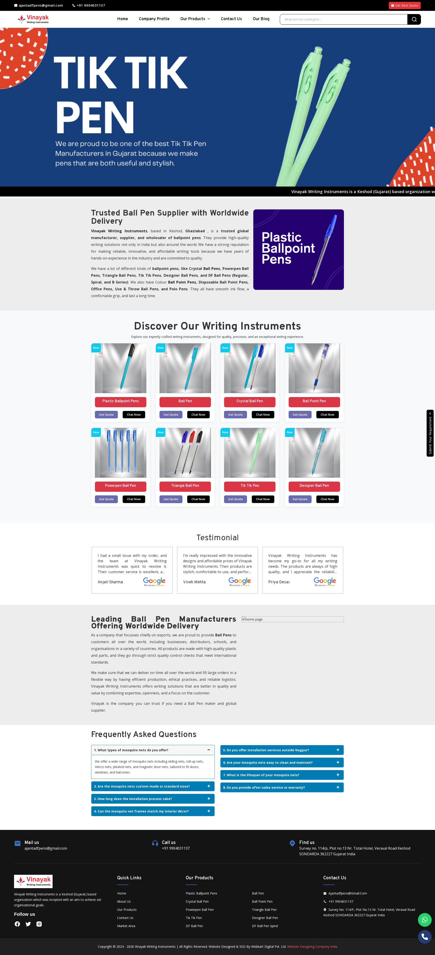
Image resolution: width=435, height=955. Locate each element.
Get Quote (106, 414)
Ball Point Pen (314, 401)
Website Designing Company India (312, 946)
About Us (124, 901)
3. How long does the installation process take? (133, 799)
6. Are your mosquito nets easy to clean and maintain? (268, 762)
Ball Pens (211, 268)
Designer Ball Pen (314, 486)
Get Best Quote (406, 5)
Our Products (193, 19)
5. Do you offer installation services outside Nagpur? (266, 750)
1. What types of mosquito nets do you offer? (131, 750)
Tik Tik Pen (250, 486)
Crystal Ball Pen (250, 401)
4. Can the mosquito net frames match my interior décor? (141, 811)
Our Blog (261, 19)
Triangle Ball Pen (185, 486)
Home (121, 893)
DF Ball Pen (194, 926)
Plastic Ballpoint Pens (120, 401)
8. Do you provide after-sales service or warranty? (264, 787)
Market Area (126, 926)
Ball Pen (185, 401)
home (122, 19)
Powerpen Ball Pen (120, 486)
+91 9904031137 (90, 5)
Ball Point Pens (182, 282)
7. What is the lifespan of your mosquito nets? (261, 775)
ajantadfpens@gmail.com (40, 5)
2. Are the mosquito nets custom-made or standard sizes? (142, 786)
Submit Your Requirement (430, 435)
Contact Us (231, 19)
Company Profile (154, 19)
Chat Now (134, 414)
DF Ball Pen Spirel (265, 926)
